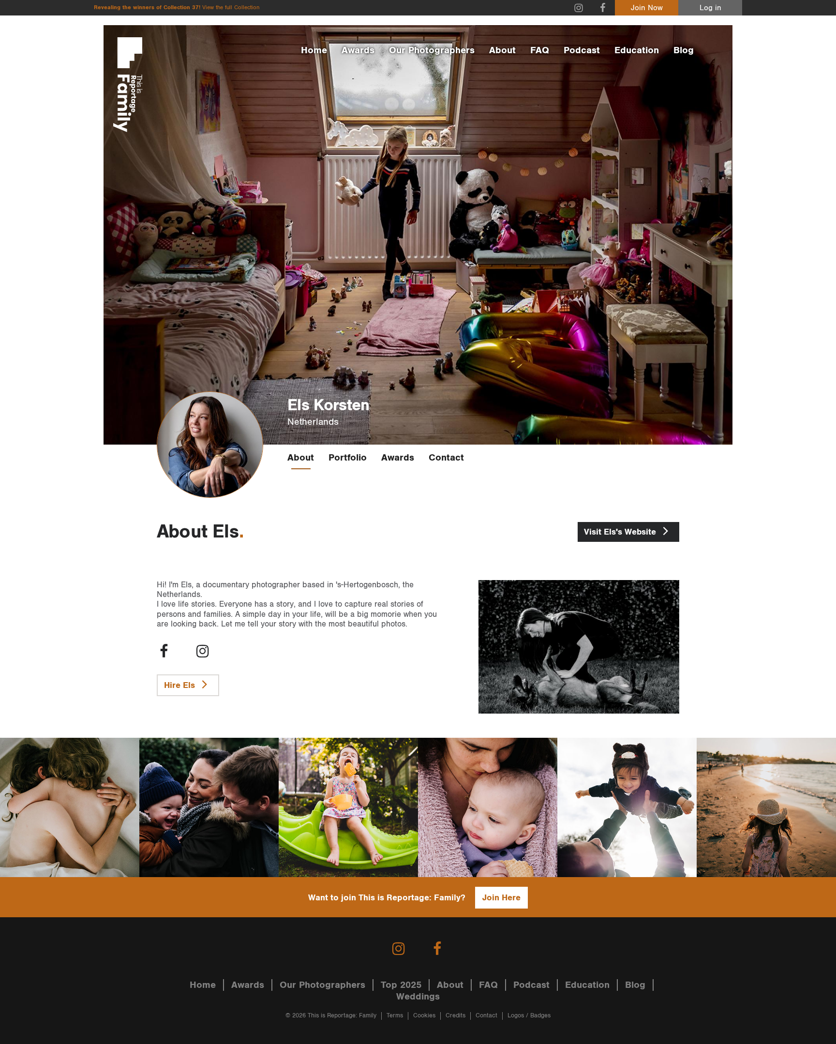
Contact (446, 457)
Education (636, 50)
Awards (358, 50)
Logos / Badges (529, 1015)
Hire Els (180, 685)
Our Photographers (432, 50)
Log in (710, 8)
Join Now (647, 8)
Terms (395, 1015)
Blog (683, 50)
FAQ (539, 50)
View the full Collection (230, 7)
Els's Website (621, 532)
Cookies (424, 1015)
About (502, 50)
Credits (455, 1015)
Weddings (418, 996)
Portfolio (347, 457)
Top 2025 (401, 985)
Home (314, 50)
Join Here (501, 898)
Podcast (582, 50)
